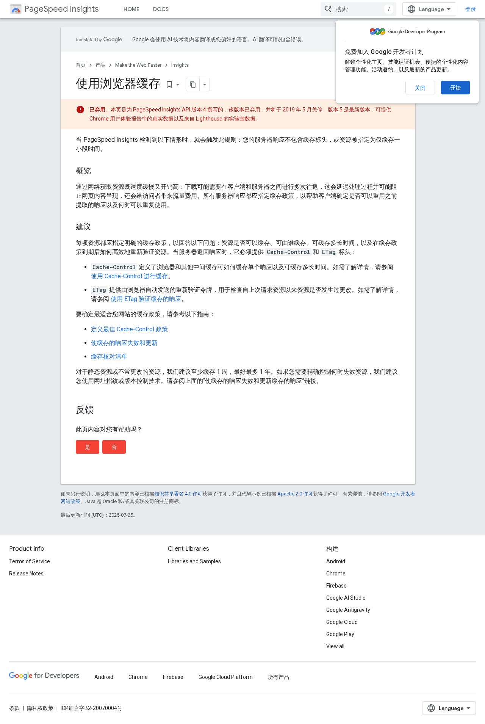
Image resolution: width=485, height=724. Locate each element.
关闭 (420, 88)
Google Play (340, 634)
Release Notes (26, 573)
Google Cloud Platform (226, 677)
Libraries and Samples (194, 561)
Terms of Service (29, 561)
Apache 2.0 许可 (295, 494)
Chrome (336, 573)
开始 (455, 87)
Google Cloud (342, 622)
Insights (180, 65)
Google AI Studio (346, 598)
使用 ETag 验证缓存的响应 (145, 298)
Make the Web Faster (138, 65)
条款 (14, 708)
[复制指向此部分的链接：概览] (98, 171)
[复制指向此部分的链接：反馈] (101, 410)
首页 (81, 65)
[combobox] (358, 9)
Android (335, 561)
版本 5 (335, 110)
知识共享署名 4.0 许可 (178, 494)
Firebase (336, 586)
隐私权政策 (40, 708)
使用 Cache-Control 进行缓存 (129, 276)
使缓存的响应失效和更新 (124, 342)
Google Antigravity (348, 610)
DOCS (161, 9)
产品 (100, 65)
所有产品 (278, 677)
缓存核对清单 (109, 356)
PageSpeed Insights (61, 9)
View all (335, 646)
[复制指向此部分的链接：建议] (98, 227)
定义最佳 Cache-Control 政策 (129, 329)
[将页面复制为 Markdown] (193, 84)
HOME (131, 9)
